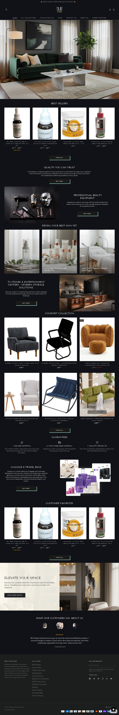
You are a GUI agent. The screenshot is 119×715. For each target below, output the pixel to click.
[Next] (74, 626)
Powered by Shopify (9, 709)
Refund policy (36, 665)
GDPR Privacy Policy (39, 681)
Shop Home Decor (14, 595)
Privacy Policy (36, 667)
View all (59, 157)
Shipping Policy (37, 673)
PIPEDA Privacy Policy (39, 684)
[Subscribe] (114, 665)
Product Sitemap (37, 696)
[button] (6, 9)
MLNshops (11, 707)
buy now (59, 181)
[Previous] (44, 626)
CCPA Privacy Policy (38, 670)
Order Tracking (37, 690)
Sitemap (35, 687)
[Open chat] (113, 709)
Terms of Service (37, 676)
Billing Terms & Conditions (40, 679)
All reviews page (37, 693)
